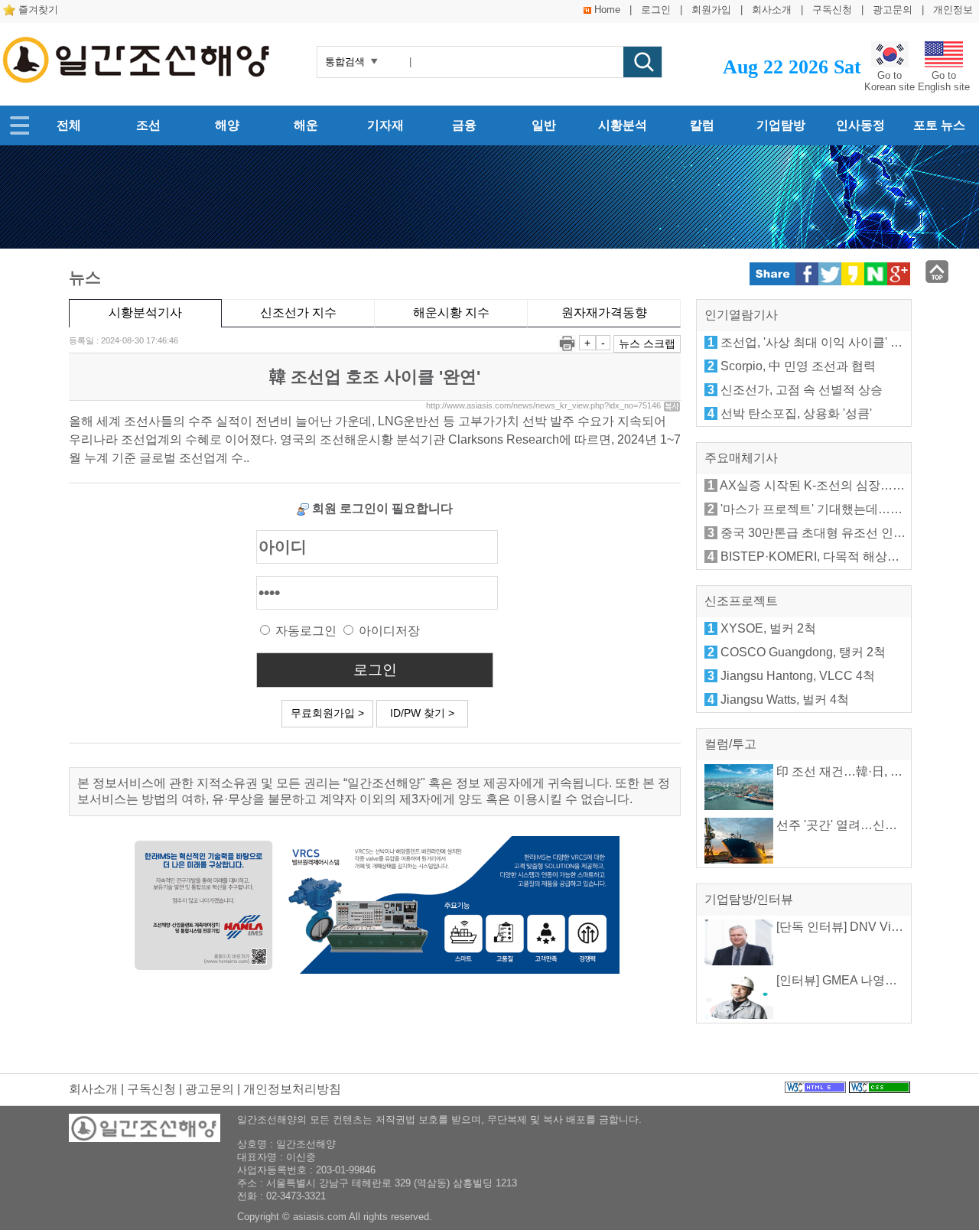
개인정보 (953, 9)
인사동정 (860, 125)
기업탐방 (780, 125)
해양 (227, 125)
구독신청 (832, 9)
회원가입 (711, 9)
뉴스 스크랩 (647, 343)
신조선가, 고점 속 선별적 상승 (801, 389)
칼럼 (702, 125)
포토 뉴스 (939, 125)
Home (607, 9)
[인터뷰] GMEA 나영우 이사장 (855, 980)
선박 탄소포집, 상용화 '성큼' (796, 413)
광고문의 (892, 9)
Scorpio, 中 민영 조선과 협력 (798, 366)
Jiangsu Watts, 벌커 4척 (784, 699)
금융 (464, 125)
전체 (69, 125)
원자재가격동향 (604, 312)
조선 (148, 125)
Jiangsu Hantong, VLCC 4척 (797, 675)
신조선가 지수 (298, 312)
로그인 (656, 9)
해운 (306, 125)
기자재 (385, 125)
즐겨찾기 (38, 9)
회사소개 (772, 9)
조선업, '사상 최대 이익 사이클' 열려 (817, 342)
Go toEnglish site (944, 81)
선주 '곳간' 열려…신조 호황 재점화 (868, 824)
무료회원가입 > (327, 713)
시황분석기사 (145, 312)
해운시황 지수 (451, 312)
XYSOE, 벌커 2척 (768, 628)
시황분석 (622, 125)
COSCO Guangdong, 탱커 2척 (803, 652)
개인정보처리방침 (292, 1088)
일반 (544, 125)
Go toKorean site (889, 81)
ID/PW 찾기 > (422, 713)
